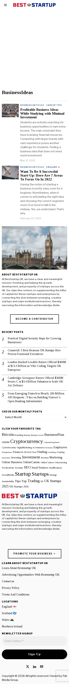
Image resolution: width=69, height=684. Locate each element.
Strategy (53, 475)
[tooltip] (28, 666)
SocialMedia (8, 474)
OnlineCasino (31, 462)
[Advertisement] (34, 53)
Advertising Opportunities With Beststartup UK (30, 574)
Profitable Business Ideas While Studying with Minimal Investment (42, 113)
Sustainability (8, 481)
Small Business (40, 467)
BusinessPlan (54, 434)
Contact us (8, 581)
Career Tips (54, 105)
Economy (49, 448)
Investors (45, 457)
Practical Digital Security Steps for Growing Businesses (34, 340)
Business (27, 435)
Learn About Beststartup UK (19, 568)
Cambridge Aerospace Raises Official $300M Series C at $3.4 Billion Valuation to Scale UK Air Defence (35, 381)
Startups (40, 474)
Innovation (6, 458)
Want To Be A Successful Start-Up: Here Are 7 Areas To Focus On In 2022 (41, 175)
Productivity (8, 467)
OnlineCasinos (47, 462)
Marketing (55, 457)
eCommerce (39, 447)
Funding (42, 452)
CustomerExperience (51, 442)
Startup (23, 474)
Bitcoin (8, 434)
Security (19, 467)
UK (41, 481)
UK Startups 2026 (19, 486)
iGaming (60, 452)
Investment (31, 457)
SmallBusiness (55, 467)
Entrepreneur (7, 452)
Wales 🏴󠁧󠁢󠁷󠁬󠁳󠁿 (8, 619)
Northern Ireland (12, 626)
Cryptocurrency (26, 441)
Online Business (12, 462)
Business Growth (37, 435)
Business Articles (32, 105)
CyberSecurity (9, 447)
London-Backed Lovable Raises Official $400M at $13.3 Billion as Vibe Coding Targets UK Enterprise (37, 365)
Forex (34, 452)
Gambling (52, 452)
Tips (18, 481)
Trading (33, 481)
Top (24, 481)
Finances (18, 451)
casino (6, 442)
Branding (19, 435)
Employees (60, 447)
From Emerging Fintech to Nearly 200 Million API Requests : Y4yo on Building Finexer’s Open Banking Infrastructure (36, 397)
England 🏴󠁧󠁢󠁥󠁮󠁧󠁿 (53, 167)
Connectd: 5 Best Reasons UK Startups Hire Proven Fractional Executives (34, 352)
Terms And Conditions (15, 594)
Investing (16, 457)
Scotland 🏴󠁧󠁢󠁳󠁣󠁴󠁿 (9, 613)
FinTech (27, 452)
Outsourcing (60, 462)
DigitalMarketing (24, 447)
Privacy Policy (11, 587)
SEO (27, 467)
